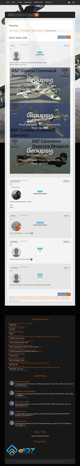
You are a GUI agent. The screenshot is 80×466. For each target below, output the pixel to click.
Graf (45, 297)
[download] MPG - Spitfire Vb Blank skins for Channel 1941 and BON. (29, 363)
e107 (29, 461)
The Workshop (25, 30)
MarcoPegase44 (32, 299)
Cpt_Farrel (36, 297)
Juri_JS (17, 299)
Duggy (41, 297)
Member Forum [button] (38, 2)
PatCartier (45, 299)
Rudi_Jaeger (61, 299)
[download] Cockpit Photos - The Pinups (21, 323)
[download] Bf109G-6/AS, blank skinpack (21, 345)
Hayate (53, 297)
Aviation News (20, 411)
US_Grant (17, 300)
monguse (39, 299)
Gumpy (48, 297)
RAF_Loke (54, 299)
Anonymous (14, 241)
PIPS (50, 299)
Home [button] (7, 2)
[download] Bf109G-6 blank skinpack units (22, 341)
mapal (25, 299)
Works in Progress (37, 30)
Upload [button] (20, 2)
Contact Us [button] (48, 2)
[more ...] (40, 347)
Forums (16, 30)
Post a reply (62, 37)
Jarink (12, 45)
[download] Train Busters (17, 332)
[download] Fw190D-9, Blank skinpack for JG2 (23, 350)
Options (66, 45)
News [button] (13, 2)
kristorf (21, 299)
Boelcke (13, 215)
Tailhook (67, 299)
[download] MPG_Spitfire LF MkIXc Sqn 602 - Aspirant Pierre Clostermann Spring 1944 (34, 336)
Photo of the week (22, 382)
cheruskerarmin (15, 181)
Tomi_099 (11, 300)
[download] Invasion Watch (17, 328)
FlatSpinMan (14, 267)
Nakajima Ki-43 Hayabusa (25, 391)
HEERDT (63, 297)
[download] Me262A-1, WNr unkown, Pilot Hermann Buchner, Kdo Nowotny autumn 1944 (35, 367)
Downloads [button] (27, 2)
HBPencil (57, 297)
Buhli (22, 297)
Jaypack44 (12, 299)
